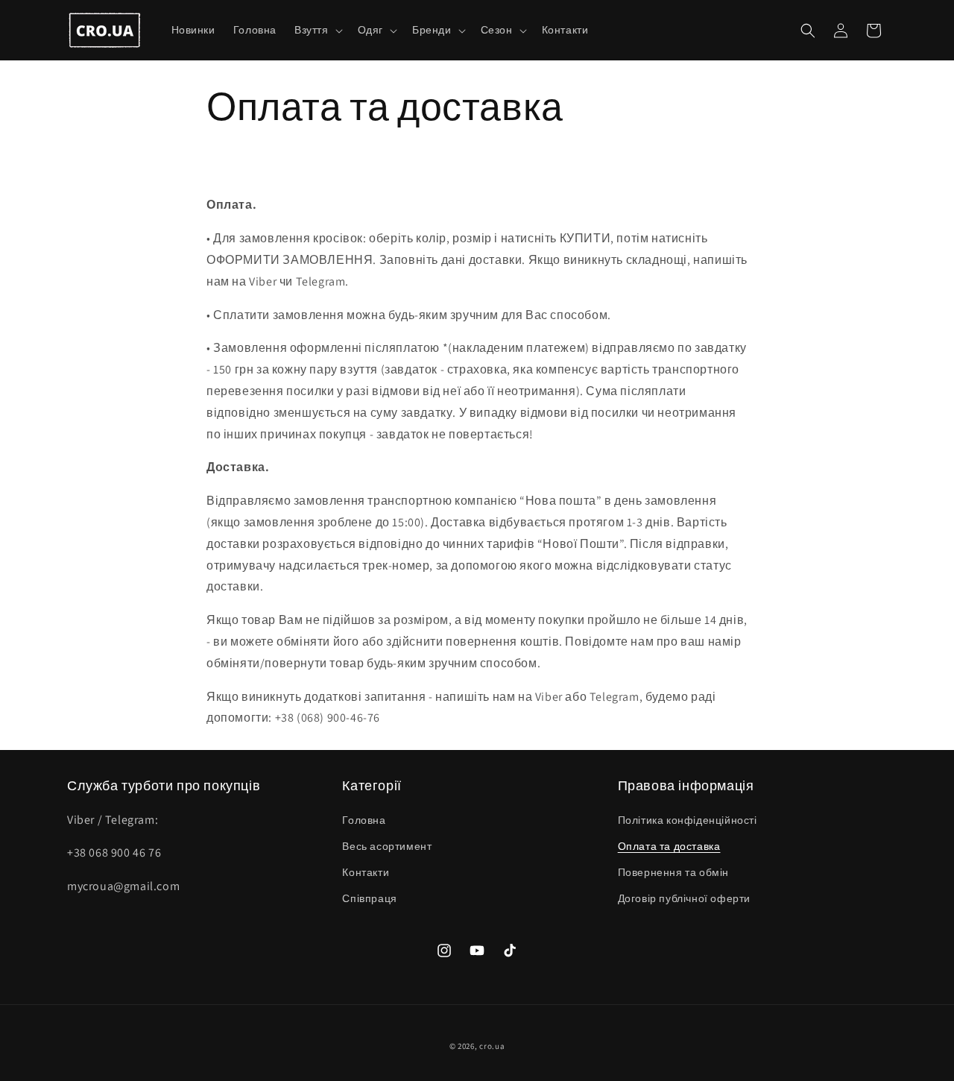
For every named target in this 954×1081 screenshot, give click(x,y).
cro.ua (492, 1046)
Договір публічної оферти (684, 898)
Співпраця (369, 898)
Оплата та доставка (669, 846)
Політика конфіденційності (687, 820)
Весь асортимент (387, 846)
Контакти (365, 872)
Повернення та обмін (673, 872)
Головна (363, 820)
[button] (317, 29)
